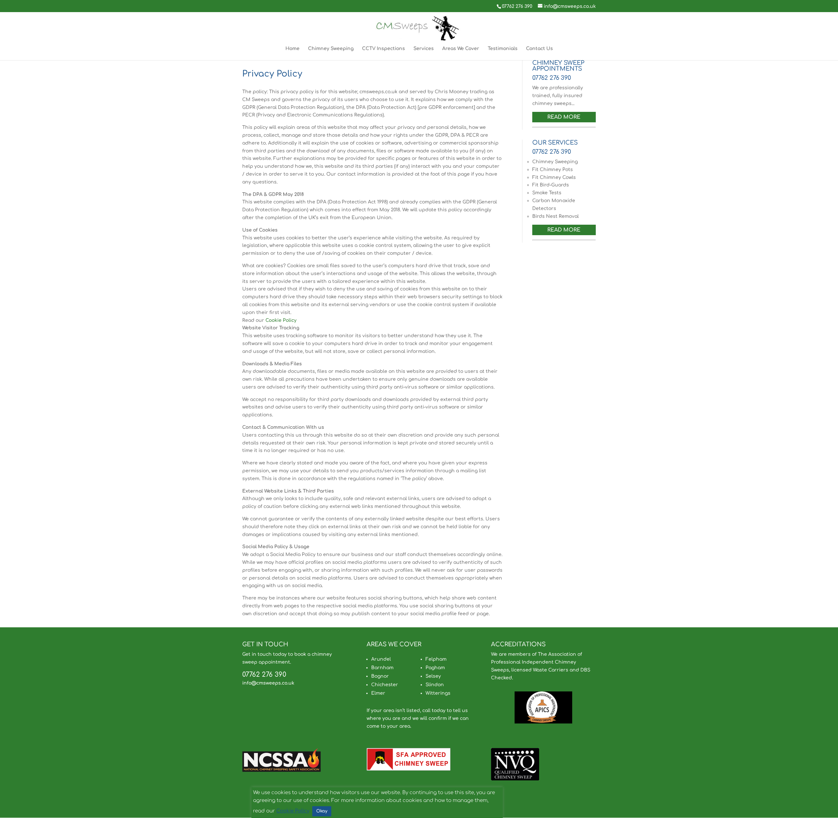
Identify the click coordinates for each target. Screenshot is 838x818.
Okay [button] (321, 811)
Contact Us (539, 48)
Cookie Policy (281, 320)
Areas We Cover (460, 48)
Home (292, 48)
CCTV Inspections (383, 48)
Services (423, 48)
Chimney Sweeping (331, 48)
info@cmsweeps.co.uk (268, 683)
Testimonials (503, 48)
